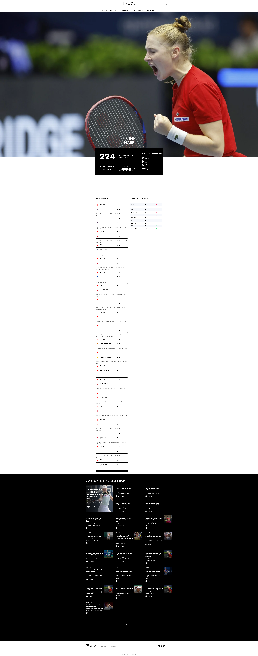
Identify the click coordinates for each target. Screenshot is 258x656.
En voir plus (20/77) (112, 471)
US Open (133, 10)
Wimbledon (140, 10)
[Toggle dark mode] (166, 4)
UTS (158, 10)
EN (170, 4)
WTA (116, 10)
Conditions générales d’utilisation (106, 644)
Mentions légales (129, 644)
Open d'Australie (151, 10)
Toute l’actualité (103, 10)
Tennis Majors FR (129, 3)
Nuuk (135, 654)
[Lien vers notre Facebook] (159, 646)
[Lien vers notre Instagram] (164, 646)
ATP (111, 10)
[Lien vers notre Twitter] (161, 646)
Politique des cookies (117, 644)
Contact (123, 644)
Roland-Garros (124, 10)
